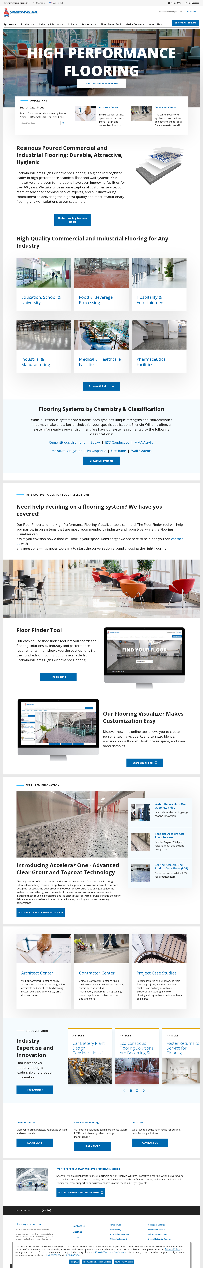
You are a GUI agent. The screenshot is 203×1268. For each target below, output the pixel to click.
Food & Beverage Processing (96, 299)
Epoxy (96, 442)
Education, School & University (41, 299)
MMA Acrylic (144, 442)
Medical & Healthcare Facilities (100, 361)
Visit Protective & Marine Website (78, 1192)
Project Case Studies (157, 973)
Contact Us (79, 1226)
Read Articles (35, 1089)
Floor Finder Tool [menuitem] (111, 24)
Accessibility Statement (119, 1234)
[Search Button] (62, 123)
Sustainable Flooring (86, 1122)
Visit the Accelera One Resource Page (40, 912)
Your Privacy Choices (124, 1262)
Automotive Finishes (156, 1229)
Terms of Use (115, 1225)
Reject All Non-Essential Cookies (96, 1262)
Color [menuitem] (71, 24)
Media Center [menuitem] (134, 24)
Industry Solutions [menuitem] (50, 24)
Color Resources (26, 1122)
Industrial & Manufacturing (35, 361)
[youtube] (49, 1210)
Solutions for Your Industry (101, 83)
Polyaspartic (96, 450)
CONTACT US (150, 1142)
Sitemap (77, 1231)
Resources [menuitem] (88, 24)
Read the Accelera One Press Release (170, 835)
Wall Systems (141, 450)
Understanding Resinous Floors (72, 220)
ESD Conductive (117, 442)
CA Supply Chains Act (118, 1239)
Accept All (74, 1262)
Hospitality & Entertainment (151, 299)
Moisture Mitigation (66, 450)
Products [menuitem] (26, 24)
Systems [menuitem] (9, 24)
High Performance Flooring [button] (15, 3)
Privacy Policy (115, 1229)
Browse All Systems (101, 460)
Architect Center (109, 107)
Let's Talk (138, 1122)
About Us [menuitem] (154, 24)
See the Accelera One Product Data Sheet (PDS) (171, 866)
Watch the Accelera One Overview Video (170, 805)
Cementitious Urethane (67, 442)
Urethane (118, 450)
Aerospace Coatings (156, 1225)
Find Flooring (58, 676)
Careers (77, 1237)
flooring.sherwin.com (29, 1224)
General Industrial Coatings (159, 1239)
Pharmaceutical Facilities (153, 361)
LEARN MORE (34, 1142)
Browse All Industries (101, 386)
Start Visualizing (143, 762)
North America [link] (39, 3)
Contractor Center (165, 107)
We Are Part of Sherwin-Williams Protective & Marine (88, 1168)
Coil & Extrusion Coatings (159, 1234)
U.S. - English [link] (56, 4)
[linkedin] (43, 1210)
